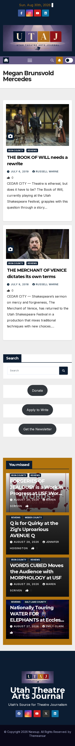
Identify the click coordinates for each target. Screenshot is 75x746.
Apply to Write (37, 410)
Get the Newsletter (37, 429)
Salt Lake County (35, 602)
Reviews (32, 150)
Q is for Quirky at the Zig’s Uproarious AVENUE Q (34, 529)
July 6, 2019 (20, 171)
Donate (37, 391)
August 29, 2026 (27, 499)
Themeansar (37, 735)
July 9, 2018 (20, 284)
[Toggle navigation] (29, 60)
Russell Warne (47, 171)
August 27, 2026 (27, 626)
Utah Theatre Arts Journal (37, 693)
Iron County (15, 150)
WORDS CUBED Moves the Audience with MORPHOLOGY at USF (36, 571)
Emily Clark (55, 626)
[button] (52, 60)
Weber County (33, 517)
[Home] (6, 60)
